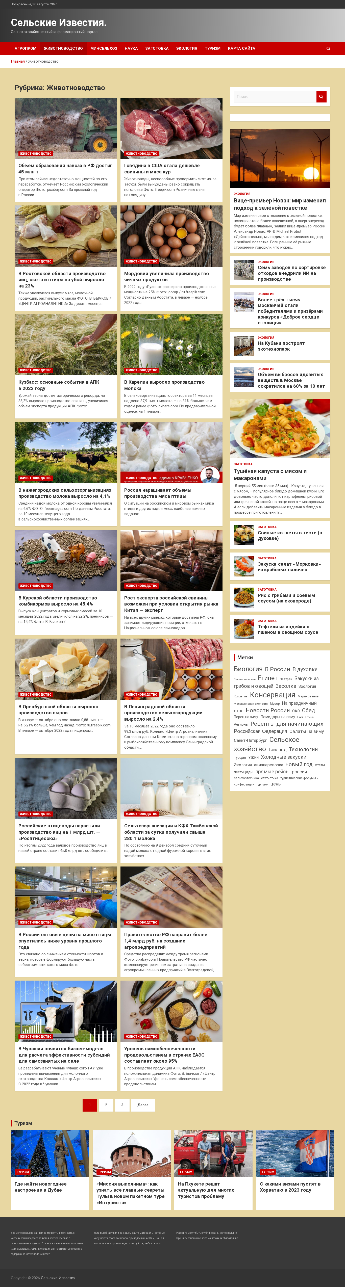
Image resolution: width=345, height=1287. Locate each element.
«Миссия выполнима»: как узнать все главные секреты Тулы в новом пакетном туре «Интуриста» (130, 1193)
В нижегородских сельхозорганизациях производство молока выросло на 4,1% (64, 493)
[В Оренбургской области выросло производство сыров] (65, 669)
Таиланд (277, 749)
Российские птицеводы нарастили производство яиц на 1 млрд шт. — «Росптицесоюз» (59, 832)
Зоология (307, 686)
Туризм (212, 48)
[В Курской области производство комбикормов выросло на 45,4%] (65, 560)
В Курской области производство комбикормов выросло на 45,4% (57, 601)
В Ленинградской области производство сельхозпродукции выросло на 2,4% (163, 713)
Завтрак (286, 679)
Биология (248, 669)
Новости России (268, 710)
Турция (240, 757)
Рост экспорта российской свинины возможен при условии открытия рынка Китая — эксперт (171, 604)
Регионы (241, 724)
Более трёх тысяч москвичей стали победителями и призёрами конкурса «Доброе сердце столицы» (290, 311)
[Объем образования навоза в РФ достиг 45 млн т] (65, 128)
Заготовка (157, 48)
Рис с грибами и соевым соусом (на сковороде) (286, 598)
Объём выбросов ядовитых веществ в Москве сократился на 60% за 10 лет (291, 380)
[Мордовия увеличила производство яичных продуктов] (171, 236)
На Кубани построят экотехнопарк (281, 346)
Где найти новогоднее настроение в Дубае (41, 1187)
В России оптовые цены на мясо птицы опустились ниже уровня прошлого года (64, 941)
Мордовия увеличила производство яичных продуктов (166, 277)
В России (277, 669)
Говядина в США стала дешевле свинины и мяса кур (162, 169)
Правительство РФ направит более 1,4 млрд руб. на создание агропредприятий (165, 941)
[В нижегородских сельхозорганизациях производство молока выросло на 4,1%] (65, 452)
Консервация (272, 695)
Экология (186, 48)
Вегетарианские (245, 679)
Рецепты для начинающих (287, 723)
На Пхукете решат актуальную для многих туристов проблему (206, 1190)
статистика (269, 778)
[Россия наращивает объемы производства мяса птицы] (171, 452)
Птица (309, 717)
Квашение (241, 696)
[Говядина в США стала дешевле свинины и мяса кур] (171, 128)
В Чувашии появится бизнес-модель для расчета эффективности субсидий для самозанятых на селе (64, 1055)
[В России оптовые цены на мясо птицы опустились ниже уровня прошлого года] (65, 897)
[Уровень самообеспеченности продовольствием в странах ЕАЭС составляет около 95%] (171, 1011)
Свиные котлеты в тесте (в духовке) (290, 535)
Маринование (308, 696)
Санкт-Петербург (250, 740)
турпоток (262, 784)
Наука (131, 48)
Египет (268, 678)
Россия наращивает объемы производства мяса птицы (157, 493)
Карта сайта (241, 48)
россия (299, 771)
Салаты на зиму (306, 731)
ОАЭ (296, 711)
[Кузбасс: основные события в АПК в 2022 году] (65, 345)
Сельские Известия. (59, 23)
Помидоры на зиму (277, 717)
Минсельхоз (103, 48)
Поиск (321, 96)
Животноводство (63, 48)
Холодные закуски (283, 757)
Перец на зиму (246, 717)
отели (320, 765)
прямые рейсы (273, 772)
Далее (143, 1105)
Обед (308, 710)
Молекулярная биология (251, 703)
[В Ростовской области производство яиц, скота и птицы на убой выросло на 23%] (65, 236)
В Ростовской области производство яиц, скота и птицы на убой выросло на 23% (62, 280)
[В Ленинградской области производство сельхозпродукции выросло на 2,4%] (171, 669)
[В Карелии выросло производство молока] (171, 345)
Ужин (253, 757)
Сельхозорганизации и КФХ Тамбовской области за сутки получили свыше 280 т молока (171, 832)
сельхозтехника (246, 778)
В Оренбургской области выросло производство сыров (58, 710)
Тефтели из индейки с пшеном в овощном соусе (288, 629)
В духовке (304, 669)
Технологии (303, 749)
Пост (300, 717)
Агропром (25, 48)
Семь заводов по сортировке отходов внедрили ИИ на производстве (292, 273)
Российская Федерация (260, 731)
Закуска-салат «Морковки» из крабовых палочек (289, 567)
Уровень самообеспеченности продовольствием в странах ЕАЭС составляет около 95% (164, 1055)
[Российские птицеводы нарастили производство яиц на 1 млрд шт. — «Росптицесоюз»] (65, 788)
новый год (299, 764)
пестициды (243, 772)
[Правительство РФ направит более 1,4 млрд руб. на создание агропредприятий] (171, 897)
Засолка (286, 686)
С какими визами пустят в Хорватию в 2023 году (290, 1187)
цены (276, 783)
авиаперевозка (268, 765)
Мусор (275, 703)
